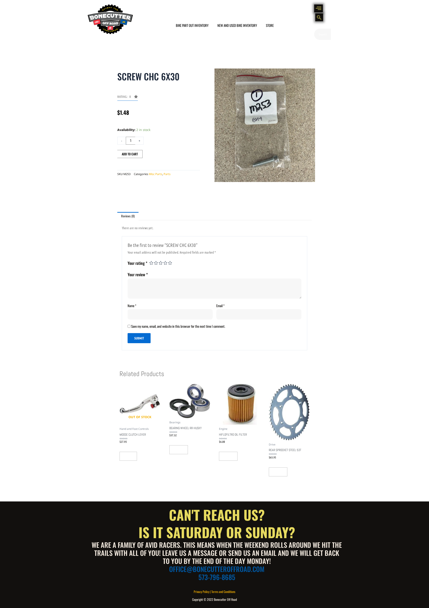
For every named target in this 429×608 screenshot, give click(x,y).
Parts (167, 174)
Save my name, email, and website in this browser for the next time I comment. (178, 326)
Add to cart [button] (178, 450)
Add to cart (130, 154)
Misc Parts (155, 174)
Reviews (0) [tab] (128, 216)
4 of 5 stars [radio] (165, 263)
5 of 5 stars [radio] (170, 263)
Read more (128, 456)
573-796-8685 (216, 577)
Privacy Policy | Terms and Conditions (214, 591)
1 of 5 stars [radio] (151, 263)
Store (270, 25)
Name (132, 305)
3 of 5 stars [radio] (161, 263)
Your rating (137, 263)
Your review (138, 274)
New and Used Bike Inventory (237, 25)
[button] (318, 8)
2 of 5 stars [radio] (156, 263)
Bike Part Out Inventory (192, 25)
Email (220, 305)
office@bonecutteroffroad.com (216, 569)
